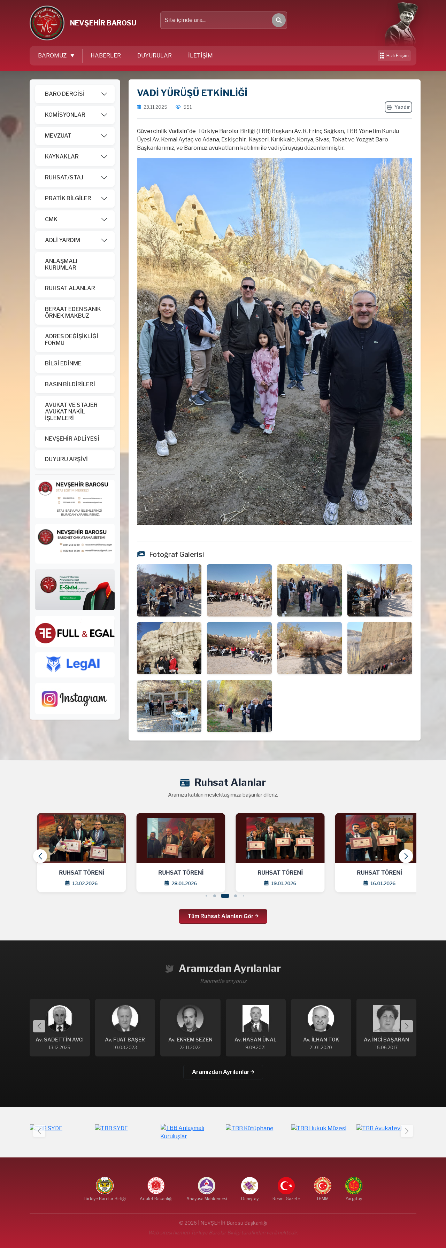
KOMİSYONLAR (65, 114)
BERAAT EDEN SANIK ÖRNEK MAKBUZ (73, 312)
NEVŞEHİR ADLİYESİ (72, 438)
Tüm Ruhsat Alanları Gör (221, 916)
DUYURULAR (154, 55)
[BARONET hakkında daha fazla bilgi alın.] (75, 543)
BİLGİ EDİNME (63, 363)
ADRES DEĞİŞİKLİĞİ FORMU (71, 339)
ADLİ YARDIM (62, 240)
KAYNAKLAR (62, 156)
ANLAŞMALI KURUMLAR (61, 264)
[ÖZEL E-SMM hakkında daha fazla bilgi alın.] (75, 589)
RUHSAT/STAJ (64, 177)
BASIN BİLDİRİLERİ (70, 384)
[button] (406, 856)
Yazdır (402, 107)
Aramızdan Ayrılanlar (221, 1072)
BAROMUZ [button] (53, 55)
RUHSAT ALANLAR (70, 288)
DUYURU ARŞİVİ (66, 459)
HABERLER (106, 55)
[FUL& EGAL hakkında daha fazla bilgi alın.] (75, 631)
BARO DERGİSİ (65, 94)
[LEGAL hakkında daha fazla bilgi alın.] (75, 664)
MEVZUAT (58, 135)
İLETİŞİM (200, 55)
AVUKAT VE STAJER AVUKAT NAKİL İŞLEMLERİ (71, 411)
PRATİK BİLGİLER (68, 198)
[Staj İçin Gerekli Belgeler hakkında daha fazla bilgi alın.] (75, 498)
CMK (51, 219)
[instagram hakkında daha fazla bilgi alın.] (75, 698)
